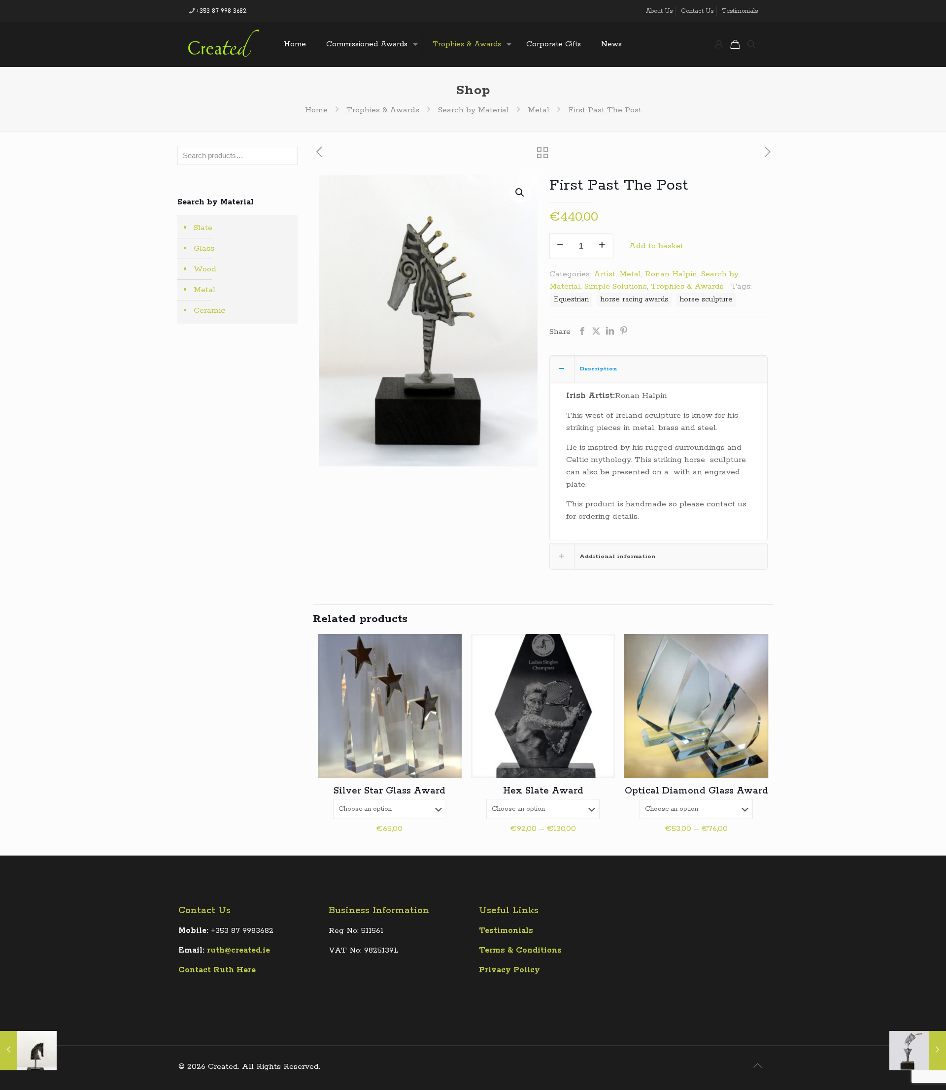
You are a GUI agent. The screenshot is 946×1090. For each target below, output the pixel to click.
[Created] (223, 44)
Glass (204, 248)
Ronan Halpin (671, 274)
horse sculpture (706, 299)
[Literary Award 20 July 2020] (917, 1050)
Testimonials (740, 11)
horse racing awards (634, 299)
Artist (604, 274)
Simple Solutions (615, 286)
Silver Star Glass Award (389, 791)
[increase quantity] (602, 246)
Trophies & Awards (382, 110)
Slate (203, 228)
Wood (205, 269)
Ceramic (209, 310)
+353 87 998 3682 (221, 11)
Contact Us (697, 11)
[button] (520, 192)
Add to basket (656, 246)
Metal (538, 110)
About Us (659, 11)
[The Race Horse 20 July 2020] (28, 1050)
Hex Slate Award (543, 791)
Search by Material (473, 110)
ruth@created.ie (238, 950)
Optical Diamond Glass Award (696, 791)
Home (316, 110)
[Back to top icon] (757, 1066)
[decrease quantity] (560, 246)
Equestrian (571, 299)
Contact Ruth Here (217, 970)
